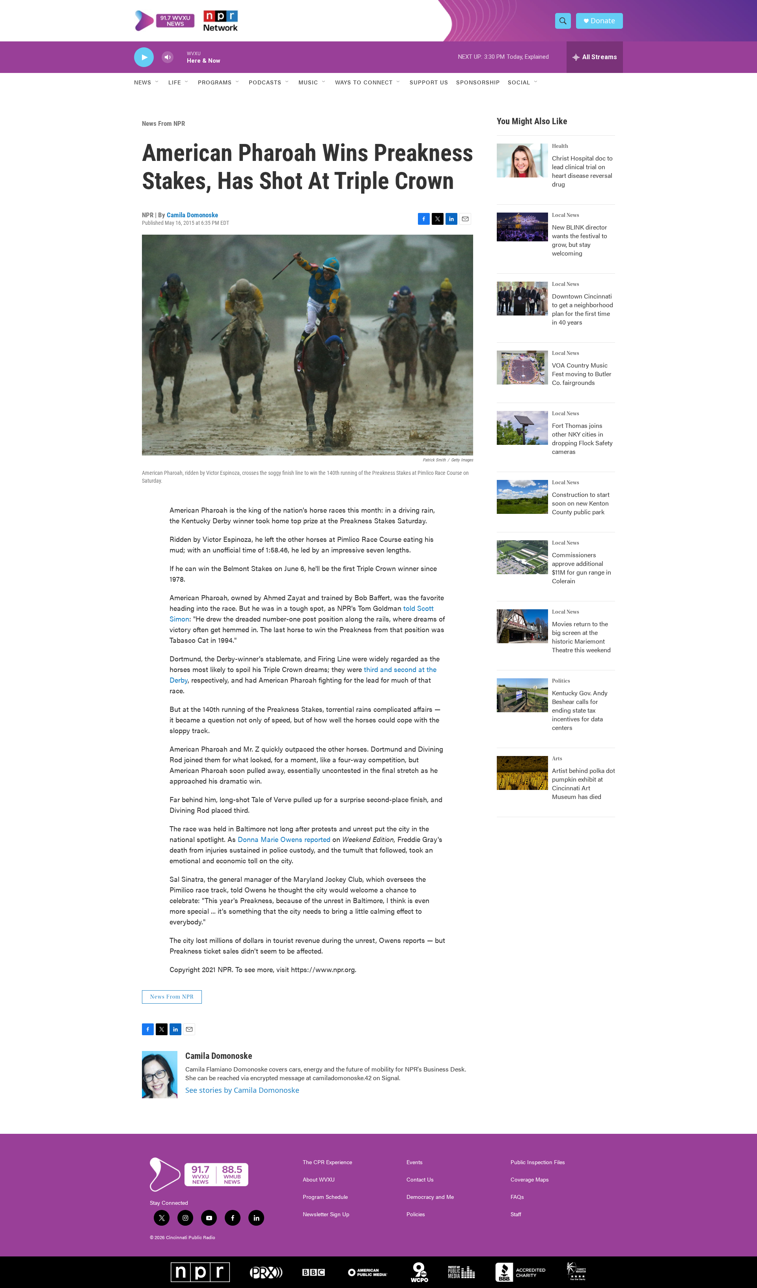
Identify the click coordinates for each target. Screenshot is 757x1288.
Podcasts (265, 82)
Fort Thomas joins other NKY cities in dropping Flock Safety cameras (582, 438)
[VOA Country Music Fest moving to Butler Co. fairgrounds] (522, 368)
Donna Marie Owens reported (284, 839)
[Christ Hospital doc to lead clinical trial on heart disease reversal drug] (522, 160)
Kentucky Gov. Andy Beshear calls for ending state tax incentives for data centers (580, 710)
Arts (557, 759)
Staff (516, 1214)
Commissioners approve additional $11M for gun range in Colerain (581, 567)
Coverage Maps (530, 1179)
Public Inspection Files (538, 1162)
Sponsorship (478, 82)
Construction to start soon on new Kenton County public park (581, 503)
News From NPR (163, 123)
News (142, 82)
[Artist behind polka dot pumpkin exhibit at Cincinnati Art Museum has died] (522, 773)
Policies (415, 1214)
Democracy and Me (430, 1197)
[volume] (167, 57)
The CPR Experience (327, 1162)
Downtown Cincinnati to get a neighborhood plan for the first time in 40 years (582, 309)
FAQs (517, 1197)
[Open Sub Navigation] (157, 82)
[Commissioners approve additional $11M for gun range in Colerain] (522, 557)
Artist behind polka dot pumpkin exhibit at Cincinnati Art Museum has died (583, 783)
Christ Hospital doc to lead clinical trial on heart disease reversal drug (582, 171)
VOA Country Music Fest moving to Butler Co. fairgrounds (582, 373)
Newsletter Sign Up (326, 1214)
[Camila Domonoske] (159, 1074)
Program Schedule (325, 1197)
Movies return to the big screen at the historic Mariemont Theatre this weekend (581, 636)
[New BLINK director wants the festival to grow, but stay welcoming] (522, 227)
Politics (561, 681)
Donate (603, 21)
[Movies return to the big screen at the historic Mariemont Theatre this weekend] (522, 626)
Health (560, 146)
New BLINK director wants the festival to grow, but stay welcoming (579, 240)
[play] (144, 57)
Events (414, 1162)
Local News (565, 215)
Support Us (429, 82)
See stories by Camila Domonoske (242, 1090)
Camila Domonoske (192, 215)
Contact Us (420, 1179)
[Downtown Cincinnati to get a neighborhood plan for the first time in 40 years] (522, 298)
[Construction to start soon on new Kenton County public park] (522, 497)
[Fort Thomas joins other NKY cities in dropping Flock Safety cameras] (522, 428)
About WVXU (319, 1179)
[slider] (180, 57)
